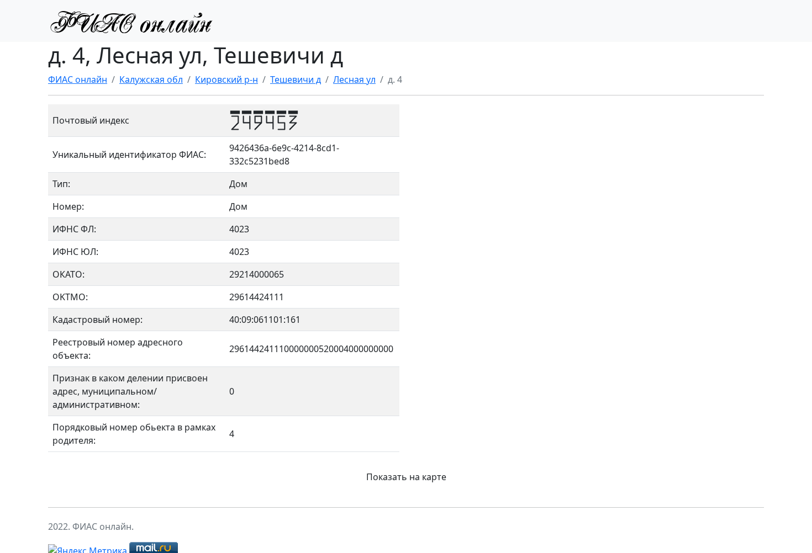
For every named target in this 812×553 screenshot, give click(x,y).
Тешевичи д (295, 79)
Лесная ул (354, 79)
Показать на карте (406, 477)
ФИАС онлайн (77, 79)
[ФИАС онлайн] (131, 21)
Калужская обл (151, 79)
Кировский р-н (226, 79)
